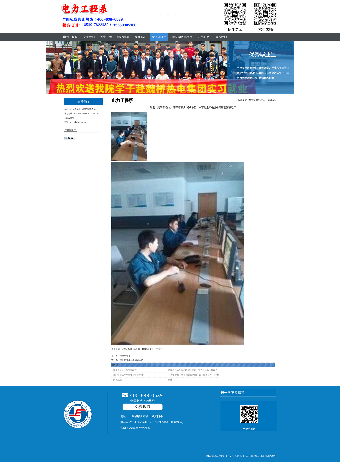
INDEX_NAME (255, 100)
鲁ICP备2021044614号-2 (218, 456)
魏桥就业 (117, 380)
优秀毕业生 (271, 100)
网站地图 (271, 456)
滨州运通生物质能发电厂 (131, 360)
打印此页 (147, 349)
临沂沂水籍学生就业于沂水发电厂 (129, 375)
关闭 (159, 349)
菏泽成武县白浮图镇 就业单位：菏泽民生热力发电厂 (192, 370)
